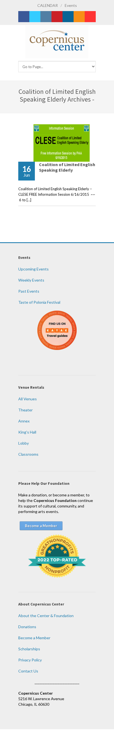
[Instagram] (45, 16)
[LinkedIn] (68, 16)
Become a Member (34, 637)
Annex (24, 421)
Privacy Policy (30, 660)
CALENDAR (47, 5)
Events (71, 5)
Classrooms (28, 454)
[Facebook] (23, 16)
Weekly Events (31, 280)
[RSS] (79, 16)
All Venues (27, 398)
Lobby (23, 443)
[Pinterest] (57, 16)
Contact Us (28, 671)
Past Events (28, 291)
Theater (25, 410)
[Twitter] (34, 16)
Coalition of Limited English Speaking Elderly (67, 167)
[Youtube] (90, 16)
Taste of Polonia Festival (39, 302)
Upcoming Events (33, 269)
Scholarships (29, 648)
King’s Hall (27, 432)
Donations (27, 626)
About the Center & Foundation (46, 615)
